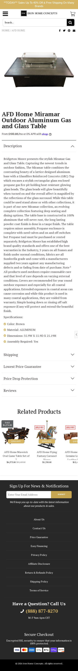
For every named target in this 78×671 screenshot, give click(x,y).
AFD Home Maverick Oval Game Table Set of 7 (16, 455)
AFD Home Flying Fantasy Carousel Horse (47, 455)
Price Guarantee (39, 537)
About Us (39, 519)
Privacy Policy (39, 555)
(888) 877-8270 (42, 611)
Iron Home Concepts (33, 663)
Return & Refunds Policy (39, 572)
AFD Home (18, 30)
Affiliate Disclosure (39, 563)
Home (6, 30)
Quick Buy (16, 441)
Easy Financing (39, 546)
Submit (61, 494)
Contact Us (39, 528)
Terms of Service (39, 590)
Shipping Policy (39, 581)
